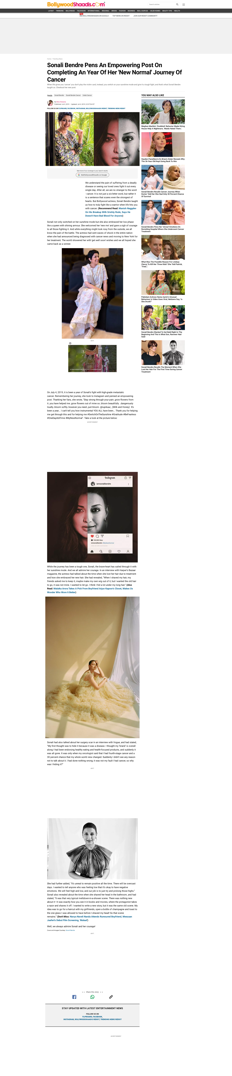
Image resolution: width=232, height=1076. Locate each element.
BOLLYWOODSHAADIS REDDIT (96, 108)
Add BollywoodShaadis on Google (94, 175)
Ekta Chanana (61, 102)
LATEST (51, 11)
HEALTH (177, 11)
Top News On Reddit (121, 16)
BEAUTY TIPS (167, 11)
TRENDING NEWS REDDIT (116, 108)
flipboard (87, 1017)
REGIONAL (105, 11)
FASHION (122, 11)
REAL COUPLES (142, 11)
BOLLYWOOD (70, 11)
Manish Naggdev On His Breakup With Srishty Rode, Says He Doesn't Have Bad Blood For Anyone (110, 212)
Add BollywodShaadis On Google (94, 16)
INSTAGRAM (80, 108)
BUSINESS (131, 11)
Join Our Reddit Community (145, 16)
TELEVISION (81, 11)
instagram (68, 1019)
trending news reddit (111, 1019)
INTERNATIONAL (94, 11)
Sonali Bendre (59, 95)
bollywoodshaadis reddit (87, 1019)
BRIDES (114, 11)
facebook (97, 1017)
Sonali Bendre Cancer (73, 95)
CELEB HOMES (155, 11)
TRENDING (60, 11)
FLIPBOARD (62, 108)
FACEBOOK (71, 108)
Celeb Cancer (87, 95)
